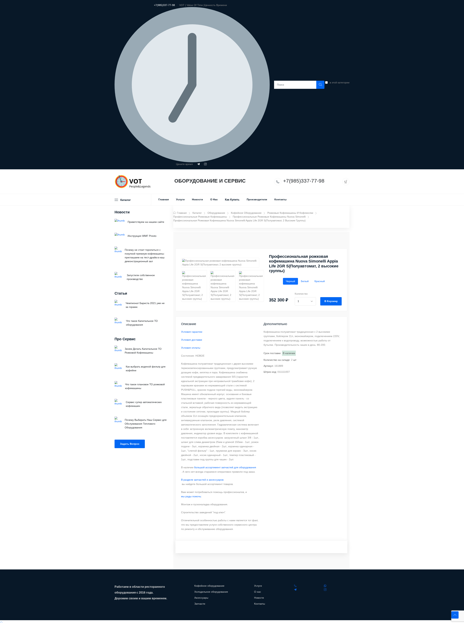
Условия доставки (191, 339)
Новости (197, 199)
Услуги (180, 199)
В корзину (331, 301)
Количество (301, 293)
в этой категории (339, 82)
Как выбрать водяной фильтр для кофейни (145, 368)
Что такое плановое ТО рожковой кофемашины (145, 386)
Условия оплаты (190, 347)
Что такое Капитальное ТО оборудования (142, 322)
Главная (163, 199)
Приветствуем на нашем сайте (146, 221)
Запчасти (199, 603)
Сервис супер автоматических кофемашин (144, 404)
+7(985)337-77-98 (164, 5)
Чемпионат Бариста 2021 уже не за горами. (145, 305)
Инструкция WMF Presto (142, 235)
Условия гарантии (191, 331)
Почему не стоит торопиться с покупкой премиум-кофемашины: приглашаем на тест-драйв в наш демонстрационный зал (145, 255)
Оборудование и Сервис (210, 181)
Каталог (197, 212)
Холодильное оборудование (211, 591)
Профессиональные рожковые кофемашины (200, 216)
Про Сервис (125, 339)
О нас (214, 199)
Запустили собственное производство (141, 277)
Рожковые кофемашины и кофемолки (290, 212)
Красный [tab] (319, 281)
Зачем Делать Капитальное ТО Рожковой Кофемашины (143, 350)
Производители (257, 199)
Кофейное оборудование (246, 212)
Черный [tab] (290, 281)
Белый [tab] (305, 281)
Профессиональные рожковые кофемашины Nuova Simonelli (269, 216)
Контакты (280, 199)
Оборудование (216, 212)
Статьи (121, 293)
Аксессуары (201, 597)
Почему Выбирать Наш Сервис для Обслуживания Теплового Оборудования (146, 423)
